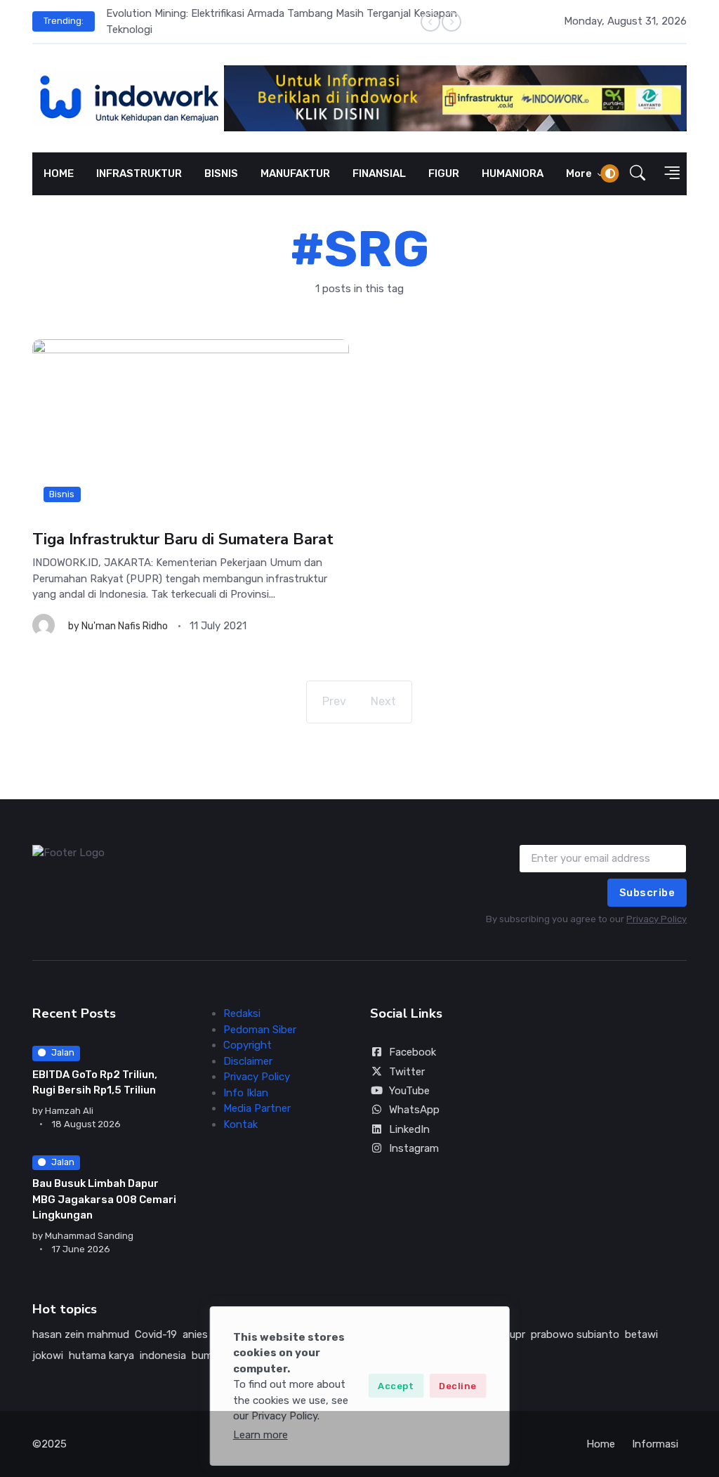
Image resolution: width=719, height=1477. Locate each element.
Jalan (62, 1052)
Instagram (414, 1148)
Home (600, 1444)
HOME (59, 173)
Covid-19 (156, 1334)
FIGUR (443, 173)
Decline (458, 1386)
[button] (637, 173)
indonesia (163, 1355)
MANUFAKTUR (295, 173)
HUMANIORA (512, 173)
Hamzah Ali (69, 1110)
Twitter (407, 1071)
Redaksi (241, 1013)
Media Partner (257, 1108)
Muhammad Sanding (89, 1235)
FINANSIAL (379, 173)
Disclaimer (247, 1061)
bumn (205, 1355)
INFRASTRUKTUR (139, 173)
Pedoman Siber (259, 1029)
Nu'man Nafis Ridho (124, 626)
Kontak (240, 1124)
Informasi (655, 1444)
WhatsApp (414, 1109)
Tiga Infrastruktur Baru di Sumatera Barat (183, 539)
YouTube (409, 1090)
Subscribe (647, 892)
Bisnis (61, 494)
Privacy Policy (656, 919)
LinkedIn (409, 1129)
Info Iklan (245, 1093)
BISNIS (221, 173)
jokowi (47, 1355)
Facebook (412, 1052)
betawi (641, 1334)
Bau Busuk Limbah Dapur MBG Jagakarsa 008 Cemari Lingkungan (104, 1199)
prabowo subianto (575, 1334)
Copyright (247, 1045)
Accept (396, 1386)
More (580, 173)
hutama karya (101, 1355)
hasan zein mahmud (80, 1334)
